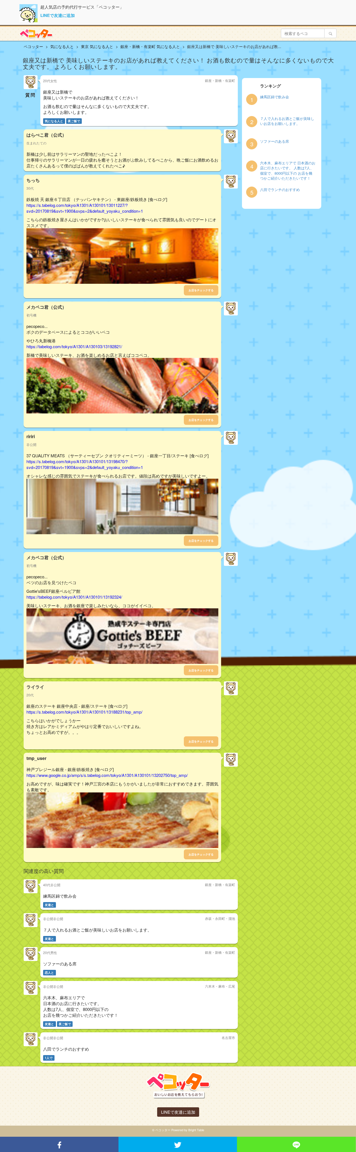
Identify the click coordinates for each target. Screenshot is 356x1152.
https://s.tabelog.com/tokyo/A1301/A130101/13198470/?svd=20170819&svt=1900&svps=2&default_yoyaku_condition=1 (84, 464)
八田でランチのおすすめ (280, 189)
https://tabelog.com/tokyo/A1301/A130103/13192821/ (74, 346)
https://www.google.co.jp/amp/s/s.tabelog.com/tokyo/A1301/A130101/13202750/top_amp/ (107, 775)
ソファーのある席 (274, 141)
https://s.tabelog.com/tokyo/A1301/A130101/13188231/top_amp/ (84, 712)
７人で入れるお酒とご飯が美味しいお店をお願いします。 (287, 121)
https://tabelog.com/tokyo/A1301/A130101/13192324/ (74, 597)
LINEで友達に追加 (57, 15)
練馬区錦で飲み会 (274, 96)
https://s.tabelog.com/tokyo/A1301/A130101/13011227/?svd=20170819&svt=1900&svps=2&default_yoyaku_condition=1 (84, 208)
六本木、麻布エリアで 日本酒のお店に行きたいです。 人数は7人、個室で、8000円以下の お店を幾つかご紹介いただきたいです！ (287, 170)
